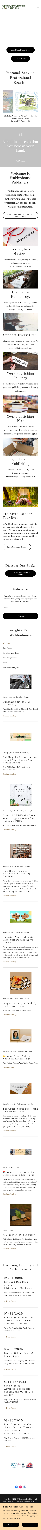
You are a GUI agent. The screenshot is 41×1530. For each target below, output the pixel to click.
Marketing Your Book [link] (11, 650)
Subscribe (21, 613)
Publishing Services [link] (10, 655)
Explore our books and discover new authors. (20, 213)
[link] (14, 7)
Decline (11, 1525)
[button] (38, 7)
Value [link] (5, 660)
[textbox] (20, 605)
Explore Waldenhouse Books (20, 571)
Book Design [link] (7, 646)
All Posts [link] (6, 641)
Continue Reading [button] (9, 713)
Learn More (21, 59)
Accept (30, 1525)
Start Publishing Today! (16, 544)
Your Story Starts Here (20, 50)
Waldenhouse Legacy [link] (11, 665)
